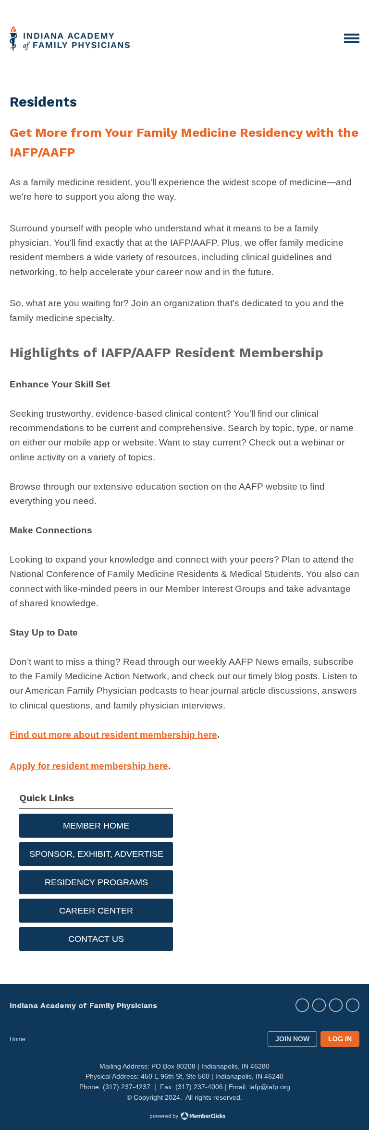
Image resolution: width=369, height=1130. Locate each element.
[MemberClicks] (70, 38)
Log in (340, 1039)
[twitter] (302, 1005)
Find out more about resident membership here (113, 735)
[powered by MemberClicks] (184, 1117)
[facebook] (336, 1005)
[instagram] (319, 1005)
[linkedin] (352, 1005)
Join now (292, 1039)
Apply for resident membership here (89, 766)
